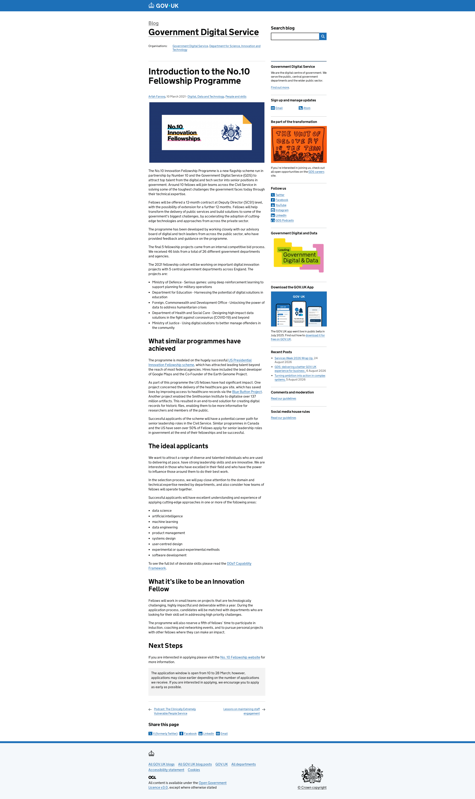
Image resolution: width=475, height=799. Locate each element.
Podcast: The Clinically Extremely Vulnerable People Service (175, 711)
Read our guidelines (283, 398)
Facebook (190, 733)
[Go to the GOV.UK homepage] (163, 5)
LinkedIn (208, 733)
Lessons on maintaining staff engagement (241, 711)
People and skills (235, 96)
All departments (243, 764)
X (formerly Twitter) (165, 733)
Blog (153, 23)
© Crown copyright (312, 787)
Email (224, 733)
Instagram (282, 210)
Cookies (194, 770)
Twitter (280, 195)
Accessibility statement (166, 770)
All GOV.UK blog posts (195, 764)
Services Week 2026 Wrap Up (294, 358)
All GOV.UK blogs (161, 764)
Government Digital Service (203, 32)
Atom (306, 108)
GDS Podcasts (285, 220)
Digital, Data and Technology (206, 96)
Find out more (280, 87)
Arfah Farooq (156, 96)
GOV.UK (221, 764)
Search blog (283, 28)
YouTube (281, 205)
